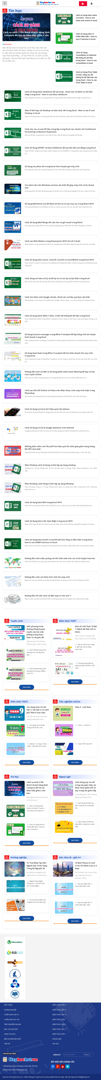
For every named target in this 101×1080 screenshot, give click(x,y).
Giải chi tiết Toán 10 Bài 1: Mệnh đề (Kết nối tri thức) (86, 629)
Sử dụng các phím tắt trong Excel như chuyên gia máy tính (52, 166)
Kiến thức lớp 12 (59, 1005)
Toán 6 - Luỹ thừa (83, 707)
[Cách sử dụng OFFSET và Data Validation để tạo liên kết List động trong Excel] (12, 151)
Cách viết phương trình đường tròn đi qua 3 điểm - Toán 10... (36, 670)
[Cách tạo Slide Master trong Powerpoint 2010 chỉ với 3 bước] (12, 245)
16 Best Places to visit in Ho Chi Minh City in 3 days (86, 866)
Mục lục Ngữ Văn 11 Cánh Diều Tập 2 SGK (83, 885)
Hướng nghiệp (10, 1010)
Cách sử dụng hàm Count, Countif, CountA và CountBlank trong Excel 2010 (59, 259)
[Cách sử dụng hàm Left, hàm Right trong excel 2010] (12, 525)
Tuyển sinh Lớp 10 (11, 1014)
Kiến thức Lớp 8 (58, 1024)
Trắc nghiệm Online (12, 1024)
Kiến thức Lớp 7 (58, 1029)
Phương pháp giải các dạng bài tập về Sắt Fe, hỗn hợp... (85, 665)
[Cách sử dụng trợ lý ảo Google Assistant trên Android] (12, 430)
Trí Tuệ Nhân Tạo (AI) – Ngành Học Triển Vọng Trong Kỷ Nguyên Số (37, 866)
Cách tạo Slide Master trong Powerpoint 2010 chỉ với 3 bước (52, 241)
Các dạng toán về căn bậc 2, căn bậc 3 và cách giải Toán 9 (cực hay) (38, 710)
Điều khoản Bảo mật (12, 1039)
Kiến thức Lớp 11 (59, 1010)
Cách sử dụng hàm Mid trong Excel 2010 (43, 502)
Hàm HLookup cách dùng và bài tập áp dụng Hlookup (49, 483)
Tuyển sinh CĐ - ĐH (11, 1019)
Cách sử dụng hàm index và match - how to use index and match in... (36, 808)
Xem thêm (26, 687)
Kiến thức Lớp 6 (58, 1034)
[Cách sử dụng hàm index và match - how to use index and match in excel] (64, 19)
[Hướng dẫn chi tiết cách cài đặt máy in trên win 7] (12, 599)
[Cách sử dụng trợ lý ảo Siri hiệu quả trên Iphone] (12, 412)
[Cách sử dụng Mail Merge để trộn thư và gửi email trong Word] (12, 227)
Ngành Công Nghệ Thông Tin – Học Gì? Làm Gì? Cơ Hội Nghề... (36, 883)
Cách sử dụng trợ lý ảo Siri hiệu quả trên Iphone (47, 409)
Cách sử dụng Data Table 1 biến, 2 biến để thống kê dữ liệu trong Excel (57, 315)
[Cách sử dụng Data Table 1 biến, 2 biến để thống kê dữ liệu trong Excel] (12, 320)
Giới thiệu (8, 1005)
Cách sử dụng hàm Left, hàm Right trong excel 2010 (49, 521)
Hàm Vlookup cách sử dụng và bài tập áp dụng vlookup (50, 465)
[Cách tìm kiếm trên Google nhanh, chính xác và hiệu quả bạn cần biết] (12, 301)
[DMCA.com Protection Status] (9, 1054)
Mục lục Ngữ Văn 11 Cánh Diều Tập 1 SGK (83, 903)
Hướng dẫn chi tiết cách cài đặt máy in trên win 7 (48, 595)
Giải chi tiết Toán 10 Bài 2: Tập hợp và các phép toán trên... (84, 646)
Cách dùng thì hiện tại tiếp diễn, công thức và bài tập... (84, 824)
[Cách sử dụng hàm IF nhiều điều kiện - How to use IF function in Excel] (64, 38)
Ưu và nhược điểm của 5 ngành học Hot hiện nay (36, 901)
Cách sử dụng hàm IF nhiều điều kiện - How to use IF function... (36, 826)
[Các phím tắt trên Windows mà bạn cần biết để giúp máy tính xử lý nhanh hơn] (12, 189)
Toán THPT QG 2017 (84, 744)
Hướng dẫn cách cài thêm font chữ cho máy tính (47, 577)
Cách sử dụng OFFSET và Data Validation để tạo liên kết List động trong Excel (60, 147)
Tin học (55, 1044)
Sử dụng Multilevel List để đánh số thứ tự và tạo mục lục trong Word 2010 (59, 203)
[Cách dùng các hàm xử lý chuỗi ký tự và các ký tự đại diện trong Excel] (12, 282)
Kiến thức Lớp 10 (59, 1014)
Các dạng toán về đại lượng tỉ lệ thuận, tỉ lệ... (35, 726)
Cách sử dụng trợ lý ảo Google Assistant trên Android (49, 427)
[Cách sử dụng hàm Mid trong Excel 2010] (12, 506)
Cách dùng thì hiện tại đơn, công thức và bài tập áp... (84, 805)
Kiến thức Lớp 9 (58, 1019)
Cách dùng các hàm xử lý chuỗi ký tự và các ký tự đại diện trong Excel (57, 278)
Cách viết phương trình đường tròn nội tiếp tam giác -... (36, 652)
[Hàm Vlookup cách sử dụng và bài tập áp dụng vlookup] (12, 469)
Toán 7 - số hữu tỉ (83, 725)
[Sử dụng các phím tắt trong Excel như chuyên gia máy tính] (12, 170)
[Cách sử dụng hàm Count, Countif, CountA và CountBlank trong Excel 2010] (12, 263)
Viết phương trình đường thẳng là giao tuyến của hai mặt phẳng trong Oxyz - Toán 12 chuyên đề (36, 632)
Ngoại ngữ (56, 1039)
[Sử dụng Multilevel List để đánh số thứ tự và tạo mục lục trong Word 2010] (12, 208)
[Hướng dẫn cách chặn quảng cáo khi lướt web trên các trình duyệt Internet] (12, 562)
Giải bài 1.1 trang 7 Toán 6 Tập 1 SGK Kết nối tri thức (37, 745)
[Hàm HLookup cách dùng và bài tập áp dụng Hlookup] (12, 487)
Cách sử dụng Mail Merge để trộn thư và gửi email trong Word (53, 222)
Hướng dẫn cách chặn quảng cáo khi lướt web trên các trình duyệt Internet (60, 558)
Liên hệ (7, 1044)
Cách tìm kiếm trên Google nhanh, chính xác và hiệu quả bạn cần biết (57, 297)
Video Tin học (10, 1034)
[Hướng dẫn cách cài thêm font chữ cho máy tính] (12, 581)
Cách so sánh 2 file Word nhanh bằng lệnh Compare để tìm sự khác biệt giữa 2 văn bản (26, 35)
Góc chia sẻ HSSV (11, 1029)
